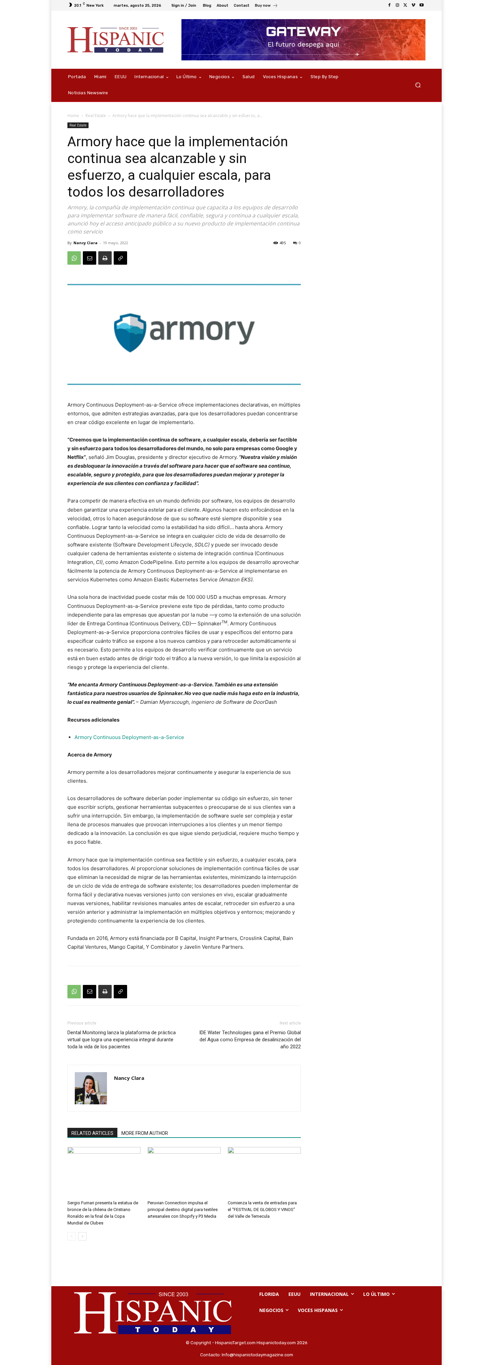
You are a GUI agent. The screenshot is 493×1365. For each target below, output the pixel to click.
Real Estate (96, 115)
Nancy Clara (85, 242)
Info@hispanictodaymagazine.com (257, 1354)
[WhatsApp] (74, 258)
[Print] (105, 258)
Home (73, 115)
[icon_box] (266, 6)
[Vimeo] (413, 5)
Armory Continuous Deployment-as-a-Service (129, 737)
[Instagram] (397, 5)
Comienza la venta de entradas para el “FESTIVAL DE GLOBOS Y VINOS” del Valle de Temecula (262, 1209)
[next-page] (82, 1236)
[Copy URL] (120, 258)
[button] (418, 85)
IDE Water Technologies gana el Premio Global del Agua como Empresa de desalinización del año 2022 (250, 1040)
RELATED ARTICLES (92, 1133)
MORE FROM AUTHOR (144, 1133)
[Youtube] (422, 5)
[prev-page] (71, 1236)
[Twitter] (405, 5)
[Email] (89, 258)
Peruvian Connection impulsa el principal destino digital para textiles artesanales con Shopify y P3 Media (183, 1209)
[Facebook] (389, 5)
